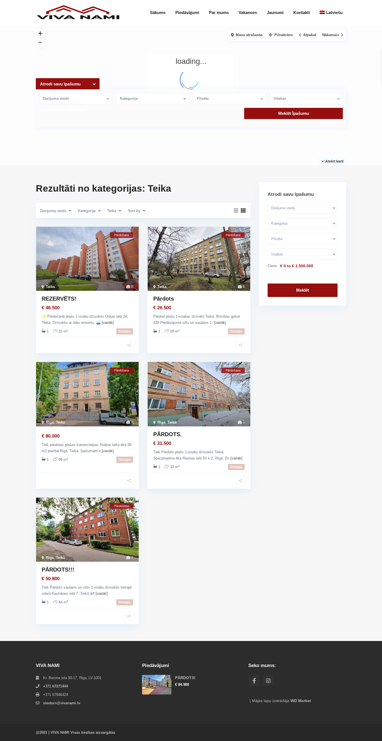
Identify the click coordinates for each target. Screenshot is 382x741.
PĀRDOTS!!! (58, 569)
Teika (50, 287)
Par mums (219, 12)
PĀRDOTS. (167, 434)
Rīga (50, 422)
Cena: (44, 110)
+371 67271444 (55, 686)
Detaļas (125, 331)
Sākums (158, 12)
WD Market (301, 700)
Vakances (248, 12)
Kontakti (301, 12)
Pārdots (163, 299)
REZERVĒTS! (59, 299)
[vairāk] (108, 322)
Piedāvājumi (187, 12)
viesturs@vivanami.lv (61, 703)
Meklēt (302, 290)
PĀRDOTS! (185, 677)
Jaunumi (275, 12)
